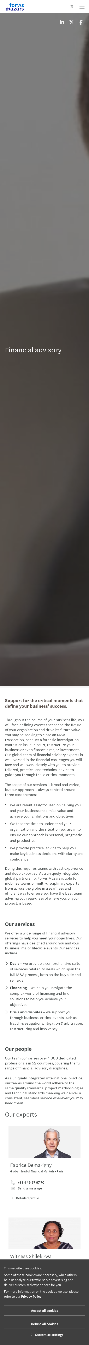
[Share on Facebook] (81, 22)
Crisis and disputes (26, 1011)
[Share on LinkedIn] (62, 22)
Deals (14, 963)
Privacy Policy (31, 1296)
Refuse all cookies (44, 1323)
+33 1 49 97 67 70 (30, 1182)
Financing (18, 987)
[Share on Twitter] (71, 22)
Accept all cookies (44, 1310)
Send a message (29, 1188)
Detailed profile (27, 1197)
